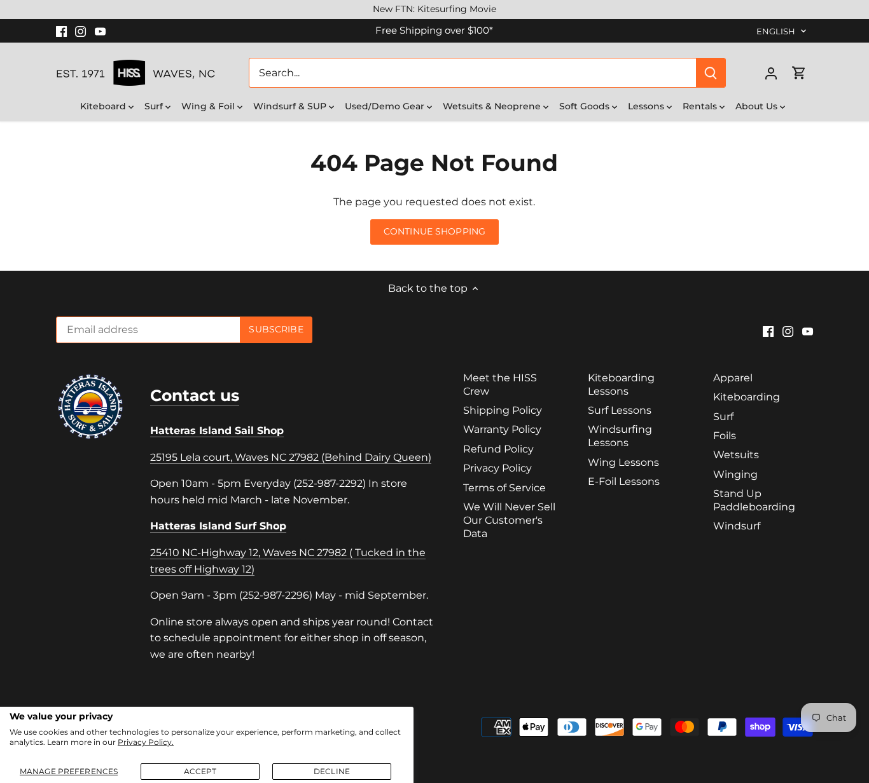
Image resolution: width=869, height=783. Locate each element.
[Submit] (711, 72)
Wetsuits (736, 455)
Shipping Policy (502, 410)
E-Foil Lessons (624, 481)
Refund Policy (498, 449)
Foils (724, 436)
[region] (434, 9)
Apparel (733, 378)
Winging (735, 474)
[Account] (771, 72)
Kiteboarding (746, 397)
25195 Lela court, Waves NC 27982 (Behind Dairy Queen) (290, 457)
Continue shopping (434, 231)
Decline (332, 771)
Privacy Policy (497, 468)
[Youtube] (100, 30)
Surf (723, 417)
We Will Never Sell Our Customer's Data (509, 520)
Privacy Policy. (146, 742)
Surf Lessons (619, 410)
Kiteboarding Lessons (621, 384)
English (776, 31)
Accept (200, 771)
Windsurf (736, 526)
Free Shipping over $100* (434, 30)
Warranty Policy (502, 429)
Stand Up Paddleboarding (754, 500)
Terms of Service (504, 488)
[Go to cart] (799, 72)
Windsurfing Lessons (620, 436)
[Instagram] (80, 30)
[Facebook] (61, 30)
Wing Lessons (623, 462)
